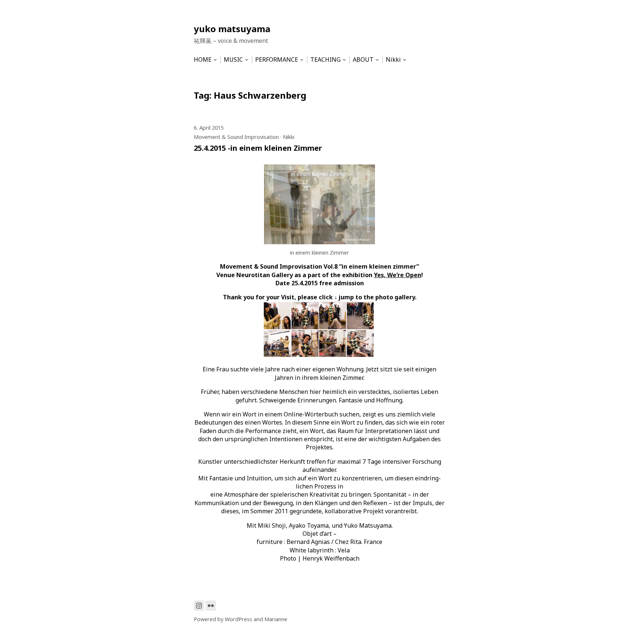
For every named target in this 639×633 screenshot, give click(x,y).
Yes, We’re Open (397, 275)
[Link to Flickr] (211, 605)
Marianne (275, 619)
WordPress (238, 619)
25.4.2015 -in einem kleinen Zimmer (258, 148)
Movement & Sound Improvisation (236, 136)
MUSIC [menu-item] (233, 59)
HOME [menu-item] (203, 59)
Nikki (288, 136)
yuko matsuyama (232, 29)
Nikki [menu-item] (393, 59)
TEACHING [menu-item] (325, 59)
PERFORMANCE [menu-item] (276, 59)
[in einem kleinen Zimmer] (319, 242)
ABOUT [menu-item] (363, 59)
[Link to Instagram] (199, 605)
